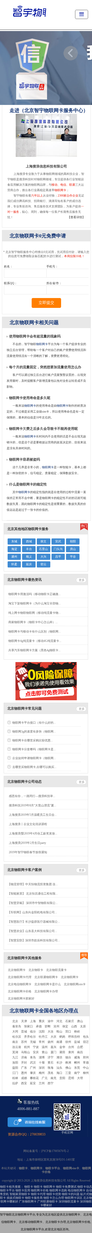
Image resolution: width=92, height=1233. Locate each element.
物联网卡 (42, 344)
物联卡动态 (84, 1186)
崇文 (43, 541)
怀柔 (14, 564)
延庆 (29, 564)
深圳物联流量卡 (69, 1201)
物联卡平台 (7, 1190)
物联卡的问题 (70, 1194)
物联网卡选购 (58, 1190)
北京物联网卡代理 (19, 977)
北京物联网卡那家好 (21, 998)
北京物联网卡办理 (46, 991)
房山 (73, 549)
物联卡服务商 (34, 1198)
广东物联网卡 (28, 1201)
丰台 (29, 549)
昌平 (58, 556)
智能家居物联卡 (20, 1194)
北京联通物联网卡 (46, 977)
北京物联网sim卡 (75, 984)
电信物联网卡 (76, 1190)
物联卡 (28, 1186)
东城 (14, 541)
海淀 (14, 549)
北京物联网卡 (17, 970)
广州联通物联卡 (47, 1201)
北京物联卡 (35, 970)
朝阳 (73, 541)
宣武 (58, 541)
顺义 (29, 556)
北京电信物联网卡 (19, 984)
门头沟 (58, 549)
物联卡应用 (22, 1190)
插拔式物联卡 (15, 1198)
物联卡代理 (38, 1194)
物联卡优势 (53, 1194)
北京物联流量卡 (56, 970)
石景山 (43, 549)
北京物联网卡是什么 (47, 984)
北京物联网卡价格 (19, 991)
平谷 (73, 556)
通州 (14, 556)
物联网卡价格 (40, 1190)
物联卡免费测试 (66, 1186)
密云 (43, 564)
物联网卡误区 (73, 1198)
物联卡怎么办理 (53, 1198)
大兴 (43, 556)
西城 (29, 541)
